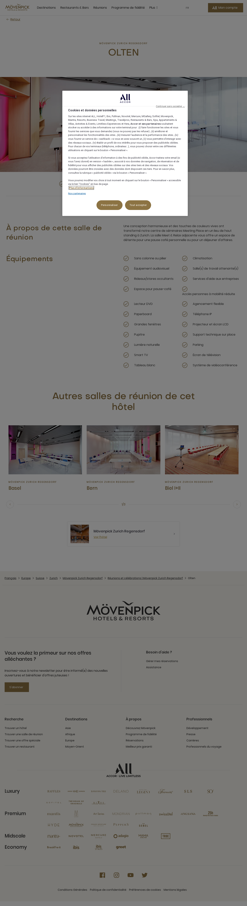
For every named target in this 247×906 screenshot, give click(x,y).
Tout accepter (138, 205)
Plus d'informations (81, 187)
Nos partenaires (77, 193)
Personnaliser (109, 205)
